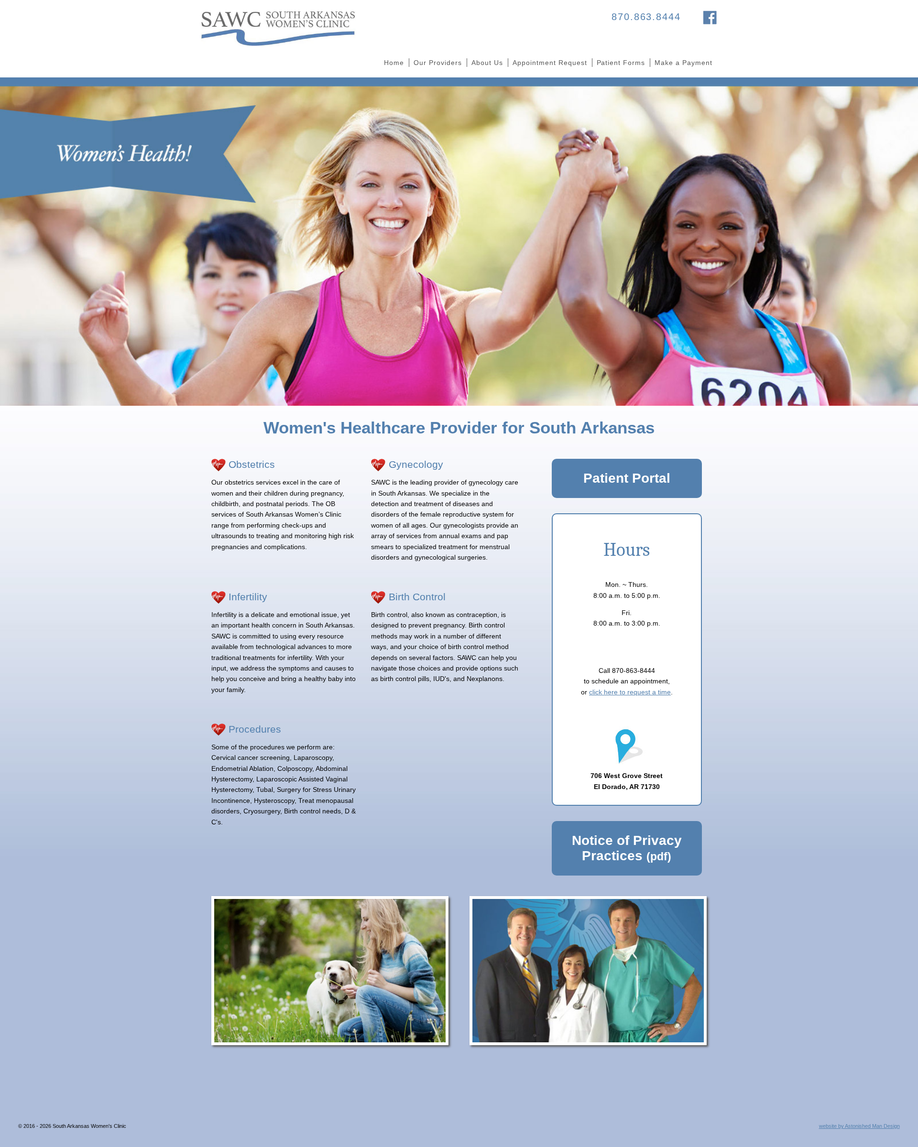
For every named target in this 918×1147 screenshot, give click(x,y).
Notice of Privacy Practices (627, 848)
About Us (487, 62)
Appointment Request (550, 62)
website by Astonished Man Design (859, 1126)
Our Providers (438, 62)
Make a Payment (683, 62)
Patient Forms (621, 62)
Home (394, 62)
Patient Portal (626, 478)
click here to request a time (630, 692)
